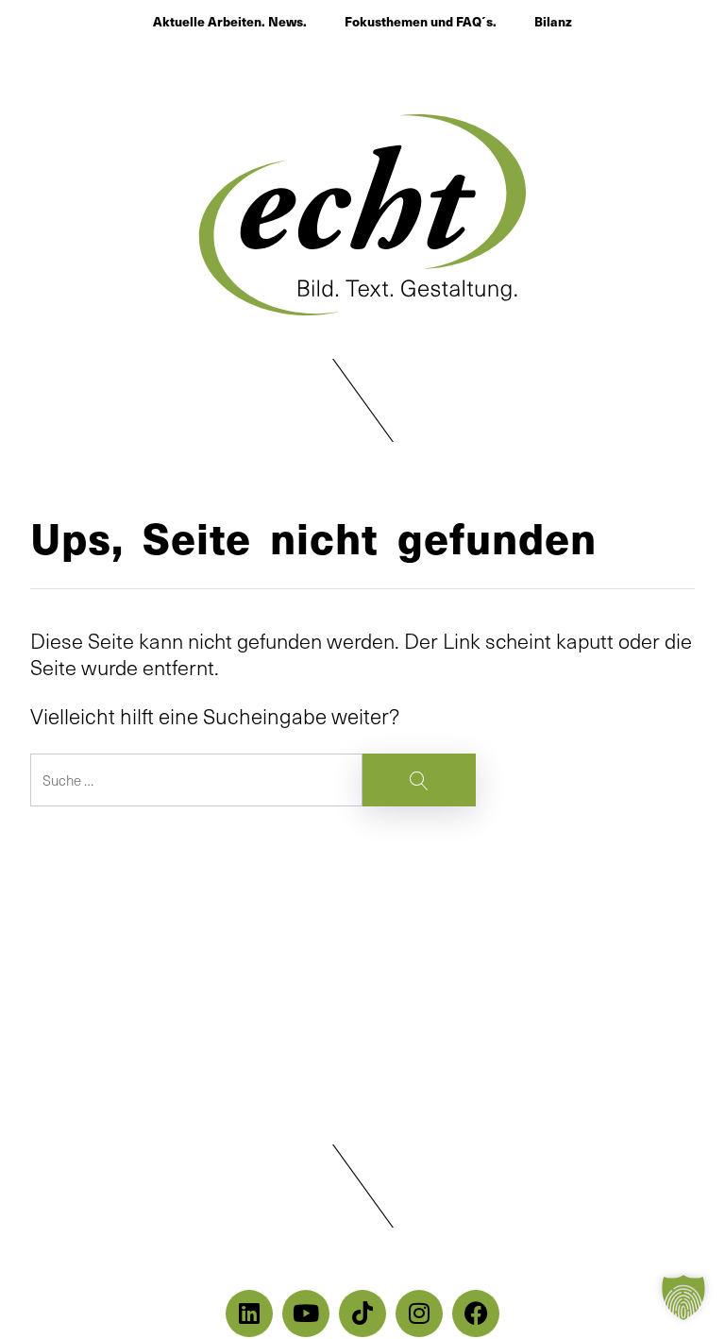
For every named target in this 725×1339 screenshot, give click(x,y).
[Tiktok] (362, 1313)
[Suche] (253, 780)
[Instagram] (419, 1313)
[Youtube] (305, 1313)
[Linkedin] (249, 1313)
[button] (362, 401)
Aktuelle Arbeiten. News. (230, 21)
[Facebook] (475, 1313)
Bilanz (553, 21)
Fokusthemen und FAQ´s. (421, 21)
